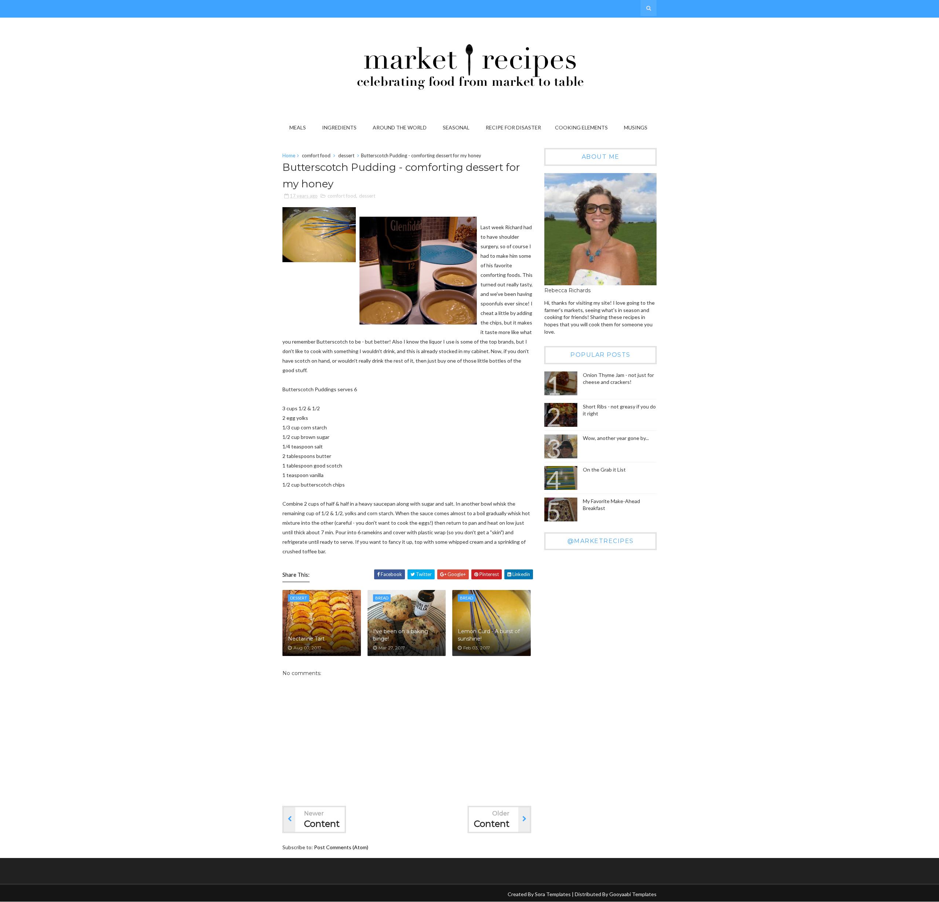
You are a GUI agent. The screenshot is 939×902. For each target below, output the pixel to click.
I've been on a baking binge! (400, 635)
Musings (635, 127)
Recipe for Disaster (513, 127)
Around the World (400, 127)
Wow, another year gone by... (616, 438)
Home (288, 155)
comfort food (316, 155)
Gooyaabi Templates (633, 894)
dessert (346, 155)
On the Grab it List (604, 469)
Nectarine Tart (306, 638)
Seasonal (456, 127)
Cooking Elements (581, 127)
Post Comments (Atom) (341, 847)
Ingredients (339, 127)
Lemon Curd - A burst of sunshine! (489, 635)
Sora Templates (553, 894)
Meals (297, 127)
